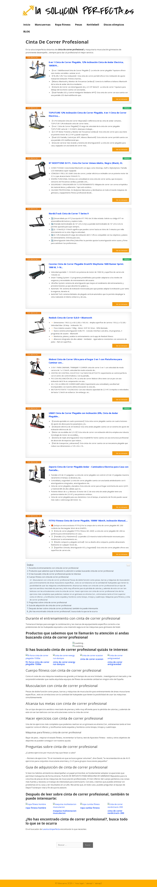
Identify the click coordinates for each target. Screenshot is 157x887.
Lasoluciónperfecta (51, 829)
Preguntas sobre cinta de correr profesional (48, 602)
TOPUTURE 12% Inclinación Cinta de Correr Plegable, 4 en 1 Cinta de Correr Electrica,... (87, 114)
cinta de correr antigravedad (115, 663)
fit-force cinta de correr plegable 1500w (37, 663)
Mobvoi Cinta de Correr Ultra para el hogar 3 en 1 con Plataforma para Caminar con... (85, 361)
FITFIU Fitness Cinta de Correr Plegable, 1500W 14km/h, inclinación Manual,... (88, 520)
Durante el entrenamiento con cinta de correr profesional (53, 568)
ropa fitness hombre (36, 807)
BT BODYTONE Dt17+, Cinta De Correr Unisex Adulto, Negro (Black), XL (86, 163)
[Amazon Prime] (126, 196)
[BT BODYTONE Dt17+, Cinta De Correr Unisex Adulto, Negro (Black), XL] (37, 170)
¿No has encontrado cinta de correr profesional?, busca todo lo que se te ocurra (63, 611)
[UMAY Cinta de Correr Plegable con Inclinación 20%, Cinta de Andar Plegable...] (37, 420)
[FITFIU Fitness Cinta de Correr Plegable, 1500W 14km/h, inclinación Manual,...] (37, 528)
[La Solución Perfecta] (78, 10)
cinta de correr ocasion (91, 659)
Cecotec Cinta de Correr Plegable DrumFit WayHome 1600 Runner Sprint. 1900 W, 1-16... (86, 266)
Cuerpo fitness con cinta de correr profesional (49, 577)
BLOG (26, 31)
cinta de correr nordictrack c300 (116, 811)
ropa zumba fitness (90, 807)
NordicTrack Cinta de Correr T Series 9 (68, 213)
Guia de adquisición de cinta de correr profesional (50, 605)
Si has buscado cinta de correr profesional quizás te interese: (55, 574)
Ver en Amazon (121, 99)
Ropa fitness (62, 24)
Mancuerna (62, 883)
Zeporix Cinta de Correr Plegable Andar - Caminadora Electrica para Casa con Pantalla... (88, 468)
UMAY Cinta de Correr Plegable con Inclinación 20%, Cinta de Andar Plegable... (83, 415)
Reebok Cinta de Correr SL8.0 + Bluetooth (70, 317)
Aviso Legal (79, 883)
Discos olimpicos (114, 24)
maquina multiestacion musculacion (64, 811)
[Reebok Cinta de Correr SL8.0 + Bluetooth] (37, 325)
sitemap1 (89, 883)
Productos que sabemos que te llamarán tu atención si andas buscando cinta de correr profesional (71, 571)
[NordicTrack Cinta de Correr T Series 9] (37, 221)
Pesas (78, 24)
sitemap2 (98, 883)
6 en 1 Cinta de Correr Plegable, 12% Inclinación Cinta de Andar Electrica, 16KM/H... (86, 64)
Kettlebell (93, 24)
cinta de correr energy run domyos (64, 663)
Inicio (26, 24)
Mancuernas (42, 24)
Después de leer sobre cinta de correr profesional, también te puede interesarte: (63, 608)
